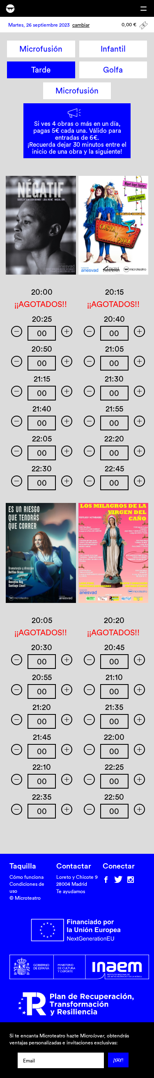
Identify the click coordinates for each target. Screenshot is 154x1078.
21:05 (114, 349)
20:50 (42, 349)
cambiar (81, 25)
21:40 (41, 409)
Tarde (41, 70)
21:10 (114, 677)
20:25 (42, 319)
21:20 (41, 707)
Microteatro (10, 8)
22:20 (114, 438)
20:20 (114, 620)
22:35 (41, 797)
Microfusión (40, 49)
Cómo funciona (26, 877)
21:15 (42, 379)
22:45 (114, 468)
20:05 (42, 620)
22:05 (42, 438)
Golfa (113, 70)
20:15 (114, 292)
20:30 (41, 647)
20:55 (42, 677)
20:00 (42, 292)
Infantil (113, 49)
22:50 (114, 797)
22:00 (114, 737)
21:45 (42, 737)
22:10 (41, 767)
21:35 (114, 707)
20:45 (114, 647)
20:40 (114, 319)
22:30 (42, 468)
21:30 (114, 379)
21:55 (114, 409)
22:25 (114, 767)
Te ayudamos (70, 891)
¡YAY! (118, 1060)
